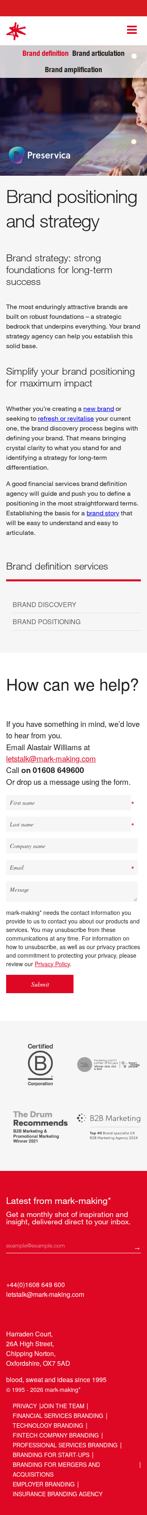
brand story (103, 513)
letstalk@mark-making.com (51, 758)
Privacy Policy (52, 964)
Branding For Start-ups (51, 1455)
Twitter (29, 1313)
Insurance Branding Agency (57, 1494)
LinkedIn (13, 1313)
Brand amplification (73, 69)
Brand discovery (44, 604)
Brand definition (45, 53)
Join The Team (63, 1406)
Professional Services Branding (65, 1445)
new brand (98, 408)
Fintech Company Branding (56, 1435)
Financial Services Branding (58, 1415)
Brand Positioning (46, 621)
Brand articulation (98, 53)
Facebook (44, 1313)
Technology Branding (48, 1425)
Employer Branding (44, 1484)
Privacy (25, 1406)
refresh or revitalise (66, 418)
